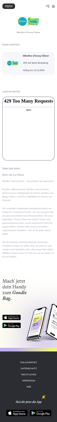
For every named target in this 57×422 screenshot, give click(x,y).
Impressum (28, 380)
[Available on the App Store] (11, 317)
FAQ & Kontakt (28, 362)
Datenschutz (29, 368)
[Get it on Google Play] (12, 325)
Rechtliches (28, 374)
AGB (28, 386)
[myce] (8, 6)
